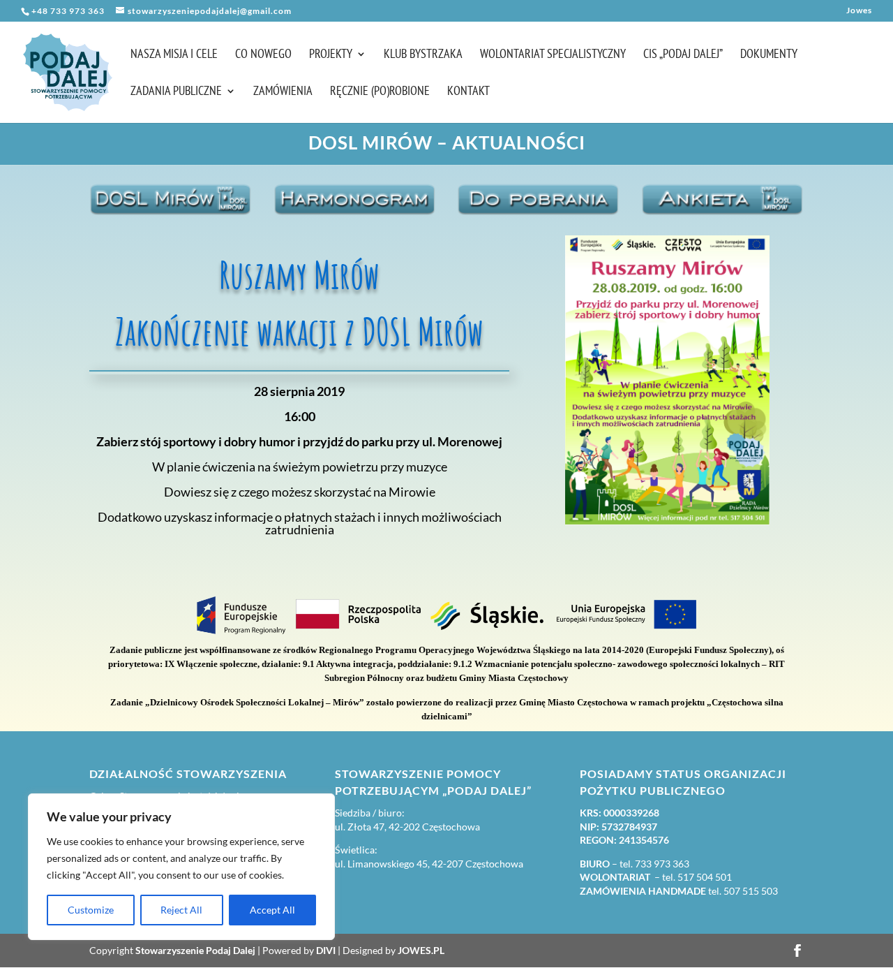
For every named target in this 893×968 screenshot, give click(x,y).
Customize (91, 910)
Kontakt (468, 92)
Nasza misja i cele (174, 55)
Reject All (181, 910)
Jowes (859, 10)
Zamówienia (283, 92)
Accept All (272, 910)
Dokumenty (768, 55)
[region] (181, 866)
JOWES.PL (421, 950)
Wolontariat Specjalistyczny (553, 55)
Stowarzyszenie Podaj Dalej (195, 950)
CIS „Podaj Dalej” (683, 55)
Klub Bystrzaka (423, 55)
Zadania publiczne (176, 92)
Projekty (330, 55)
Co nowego (263, 55)
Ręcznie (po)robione (380, 92)
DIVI (326, 950)
